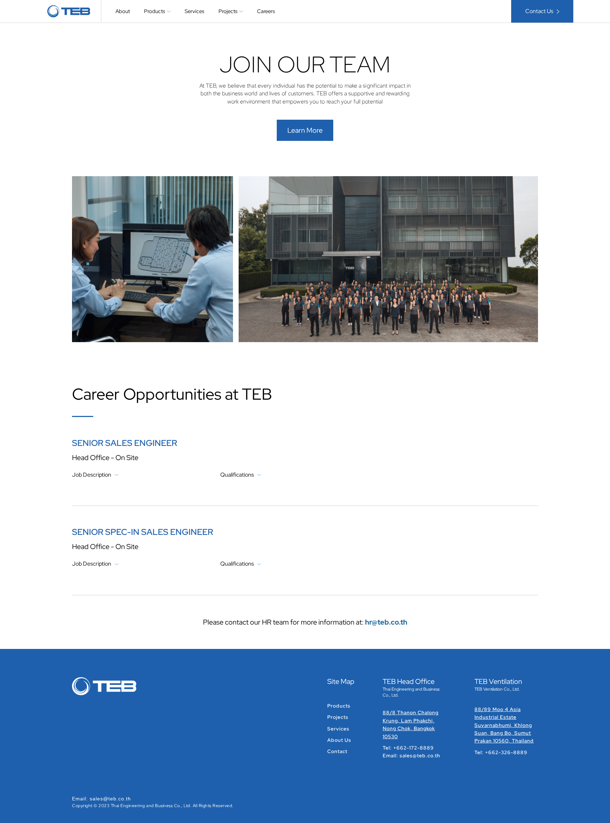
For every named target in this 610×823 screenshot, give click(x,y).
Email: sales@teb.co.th (411, 755)
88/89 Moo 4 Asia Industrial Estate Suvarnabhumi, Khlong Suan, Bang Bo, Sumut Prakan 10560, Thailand (504, 725)
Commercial (239, 32)
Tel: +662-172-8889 (408, 748)
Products (339, 706)
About (122, 11)
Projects (337, 717)
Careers (266, 11)
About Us (339, 740)
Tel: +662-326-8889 (500, 752)
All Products (164, 32)
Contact (337, 751)
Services (194, 11)
